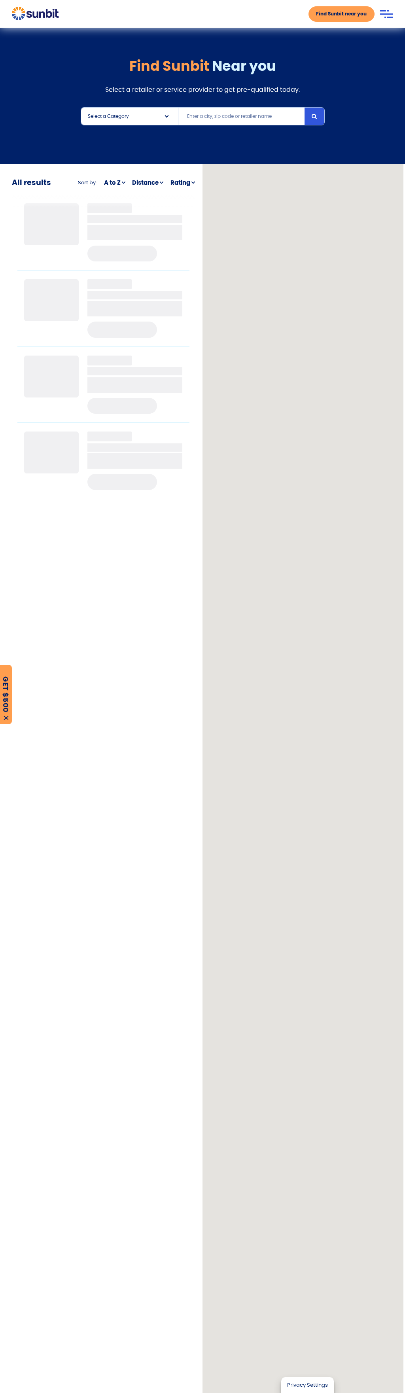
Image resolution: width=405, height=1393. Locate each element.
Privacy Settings (307, 1385)
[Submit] (314, 116)
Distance (145, 182)
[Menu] (386, 14)
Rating (180, 182)
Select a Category (108, 116)
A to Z (112, 182)
